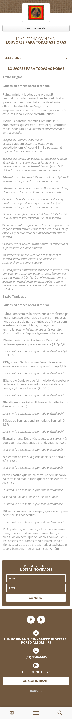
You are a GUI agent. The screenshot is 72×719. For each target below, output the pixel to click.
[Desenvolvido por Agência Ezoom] (36, 691)
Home (19, 38)
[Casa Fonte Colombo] (36, 12)
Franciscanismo (41, 38)
